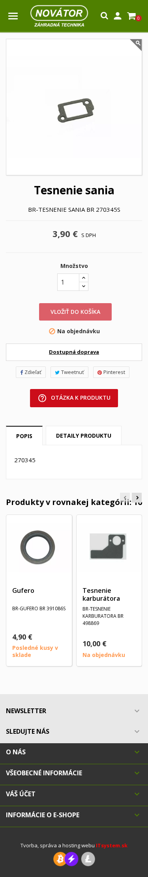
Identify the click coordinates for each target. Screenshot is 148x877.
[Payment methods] (74, 858)
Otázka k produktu (74, 398)
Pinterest (114, 372)
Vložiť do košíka (75, 311)
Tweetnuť (72, 372)
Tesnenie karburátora (101, 594)
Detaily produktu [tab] (83, 435)
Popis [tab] (24, 436)
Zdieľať (32, 372)
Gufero (23, 590)
